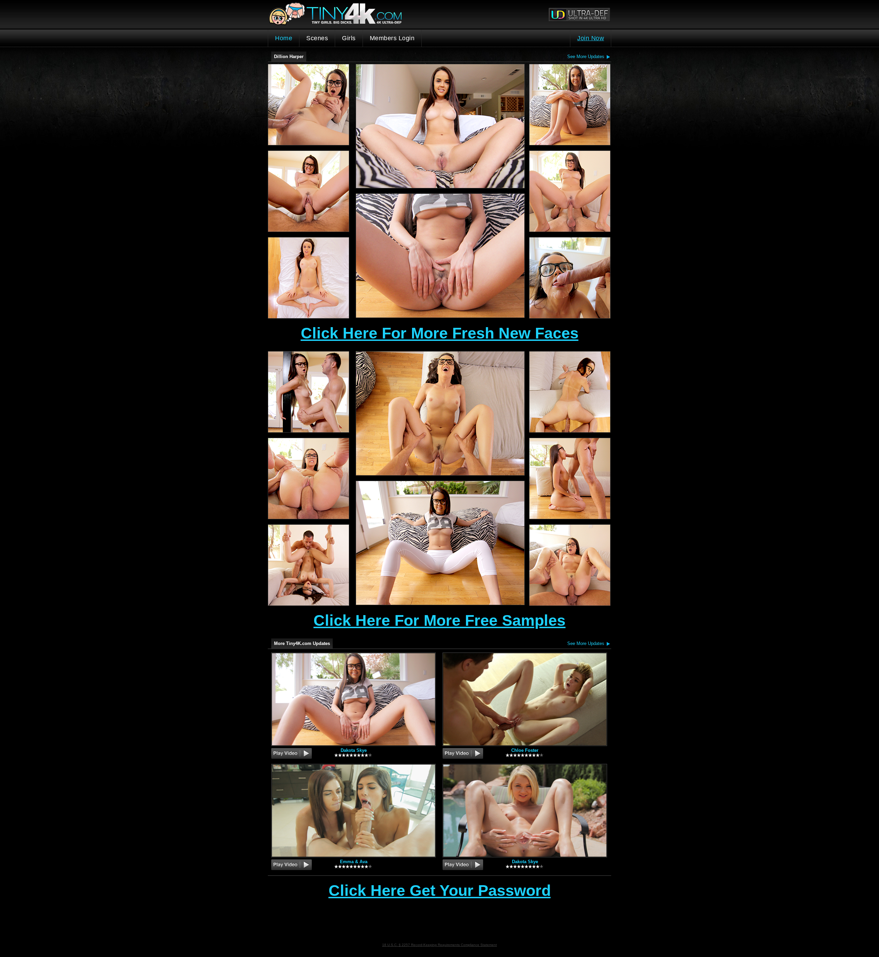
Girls (349, 38)
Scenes (317, 38)
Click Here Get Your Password (440, 891)
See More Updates (585, 56)
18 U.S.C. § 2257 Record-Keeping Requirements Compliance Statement (439, 945)
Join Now (590, 38)
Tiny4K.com (354, 14)
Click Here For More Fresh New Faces (440, 333)
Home (283, 38)
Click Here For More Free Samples (439, 620)
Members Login (392, 38)
